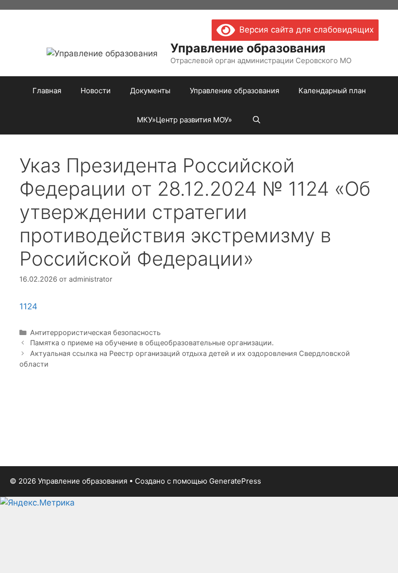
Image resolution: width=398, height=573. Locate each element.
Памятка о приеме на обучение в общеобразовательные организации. (152, 342)
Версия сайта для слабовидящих (304, 29)
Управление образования (247, 48)
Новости (96, 90)
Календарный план (332, 90)
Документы (150, 90)
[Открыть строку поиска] (256, 120)
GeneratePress (235, 481)
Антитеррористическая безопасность (95, 332)
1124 (28, 306)
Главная (47, 90)
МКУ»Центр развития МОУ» (184, 119)
